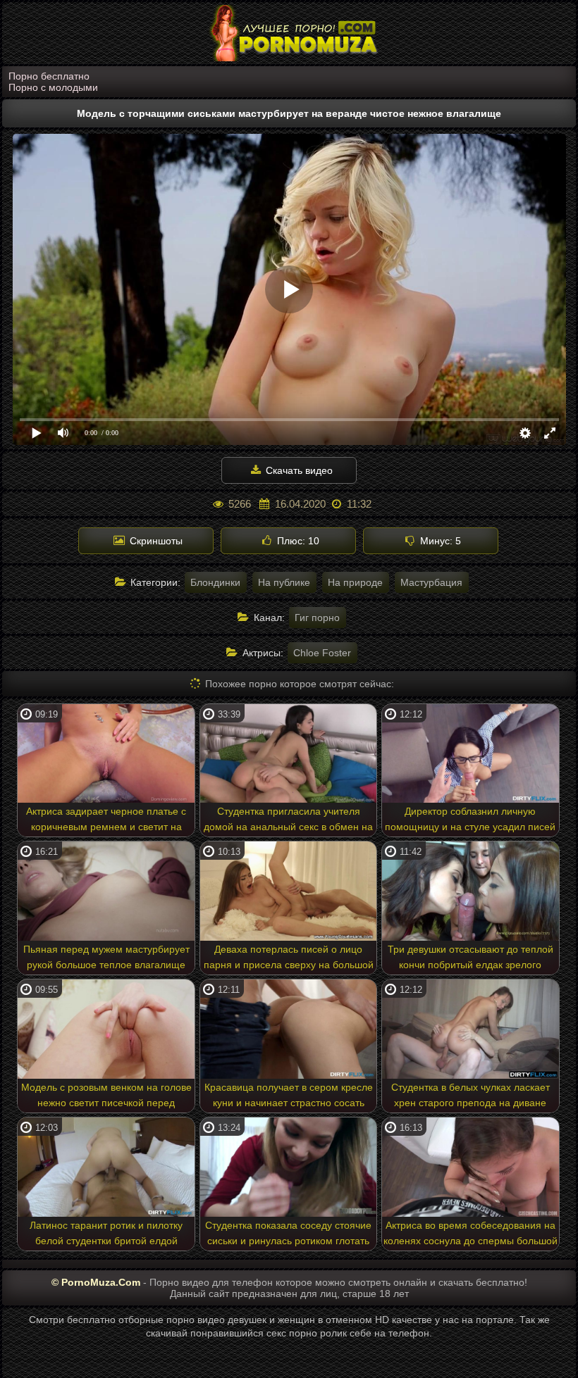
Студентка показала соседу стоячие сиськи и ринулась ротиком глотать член (288, 1235)
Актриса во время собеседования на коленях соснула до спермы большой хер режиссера (470, 1235)
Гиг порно (317, 617)
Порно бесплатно (49, 76)
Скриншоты (155, 540)
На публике (284, 582)
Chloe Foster (322, 652)
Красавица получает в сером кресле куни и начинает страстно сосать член (288, 1097)
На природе (355, 582)
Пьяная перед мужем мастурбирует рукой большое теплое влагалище (106, 957)
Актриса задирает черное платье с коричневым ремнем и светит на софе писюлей (106, 821)
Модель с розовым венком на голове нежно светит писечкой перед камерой (106, 1097)
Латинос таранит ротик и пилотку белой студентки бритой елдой (106, 1233)
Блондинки (215, 582)
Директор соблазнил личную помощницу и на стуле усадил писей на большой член (470, 821)
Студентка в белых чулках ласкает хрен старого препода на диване (470, 1095)
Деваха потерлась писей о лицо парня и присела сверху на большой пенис (289, 959)
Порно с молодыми (53, 87)
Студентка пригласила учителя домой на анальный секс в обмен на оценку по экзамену (288, 821)
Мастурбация (431, 582)
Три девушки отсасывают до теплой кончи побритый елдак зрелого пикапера (470, 959)
